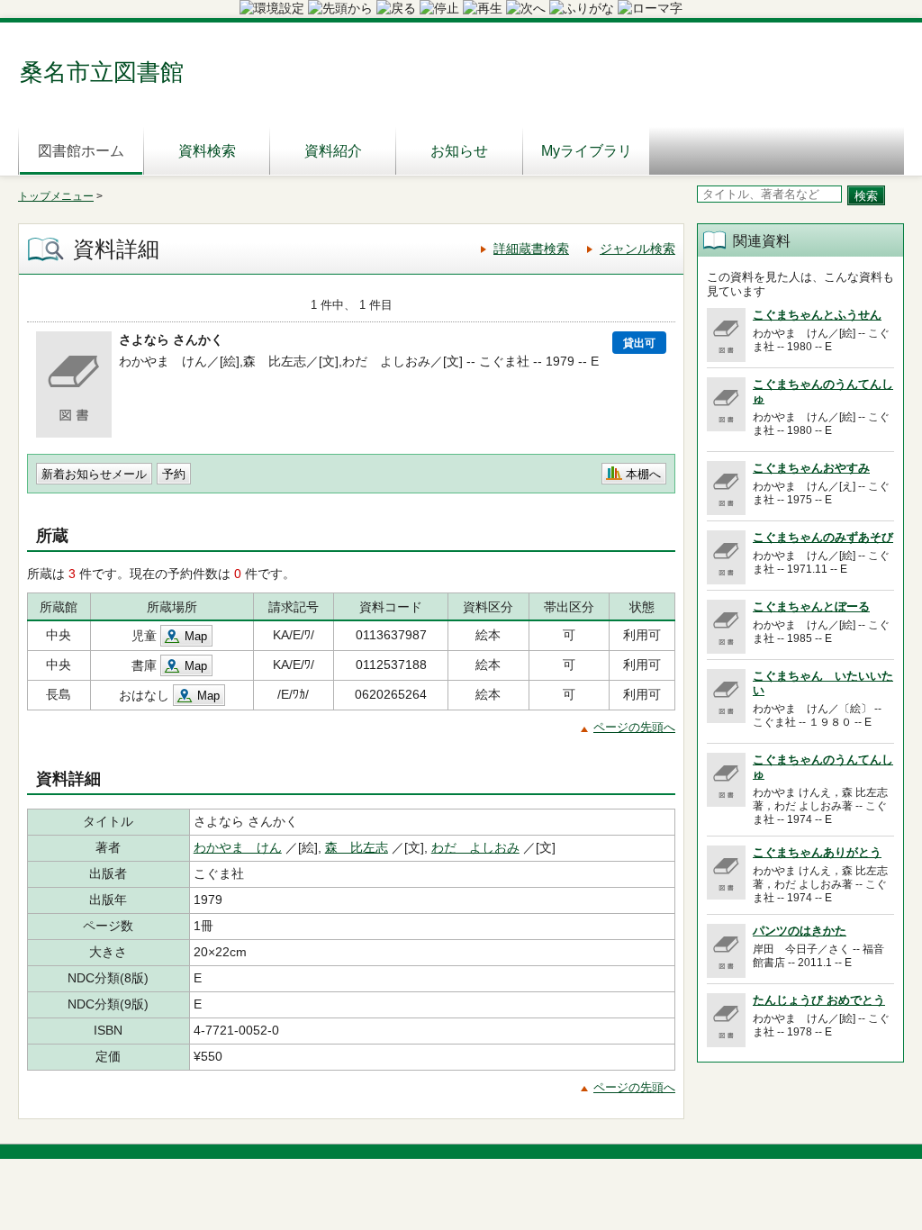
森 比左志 (356, 847)
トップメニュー (56, 196)
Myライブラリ (586, 150)
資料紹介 (333, 150)
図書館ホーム (81, 150)
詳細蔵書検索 (531, 248)
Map (196, 636)
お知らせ (459, 150)
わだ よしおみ (475, 847)
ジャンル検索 (637, 248)
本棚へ (643, 474)
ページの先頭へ (634, 727)
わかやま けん (238, 847)
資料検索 (207, 150)
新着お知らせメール (94, 474)
